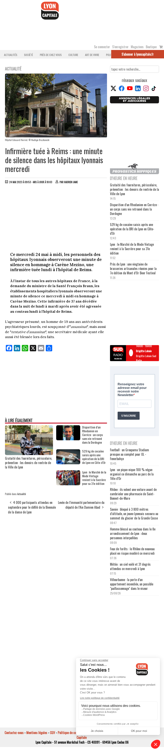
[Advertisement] (56, 217)
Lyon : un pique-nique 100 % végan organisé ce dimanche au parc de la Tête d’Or (132, 474)
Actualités (10, 55)
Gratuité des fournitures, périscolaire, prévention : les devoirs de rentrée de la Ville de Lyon (28, 462)
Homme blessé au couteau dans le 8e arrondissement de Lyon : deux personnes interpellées (132, 533)
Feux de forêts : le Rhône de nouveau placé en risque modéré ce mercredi (132, 551)
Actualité (21, 494)
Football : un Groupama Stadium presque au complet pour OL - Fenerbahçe (129, 454)
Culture (73, 55)
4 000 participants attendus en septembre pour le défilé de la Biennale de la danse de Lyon (32, 507)
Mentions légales (36, 732)
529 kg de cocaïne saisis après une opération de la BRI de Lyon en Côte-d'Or (94, 456)
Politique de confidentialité (74, 732)
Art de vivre (92, 55)
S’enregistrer (120, 46)
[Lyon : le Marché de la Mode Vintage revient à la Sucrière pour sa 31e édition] (68, 483)
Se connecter (102, 46)
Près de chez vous (51, 55)
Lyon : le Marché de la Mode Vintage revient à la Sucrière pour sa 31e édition (94, 477)
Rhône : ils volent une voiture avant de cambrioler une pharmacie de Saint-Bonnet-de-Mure (133, 493)
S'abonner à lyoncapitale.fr (138, 54)
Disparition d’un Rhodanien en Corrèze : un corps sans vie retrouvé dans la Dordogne (92, 434)
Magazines (137, 46)
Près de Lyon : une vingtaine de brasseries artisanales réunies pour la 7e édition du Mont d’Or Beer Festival (133, 268)
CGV (52, 732)
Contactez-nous (14, 732)
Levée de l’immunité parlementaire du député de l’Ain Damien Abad (81, 505)
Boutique (151, 46)
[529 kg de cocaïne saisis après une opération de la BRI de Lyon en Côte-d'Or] (68, 462)
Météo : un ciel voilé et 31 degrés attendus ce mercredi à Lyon (130, 566)
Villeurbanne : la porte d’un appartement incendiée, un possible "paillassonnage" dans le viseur (131, 584)
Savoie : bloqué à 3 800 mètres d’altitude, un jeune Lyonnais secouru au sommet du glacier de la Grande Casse (134, 513)
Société (28, 55)
